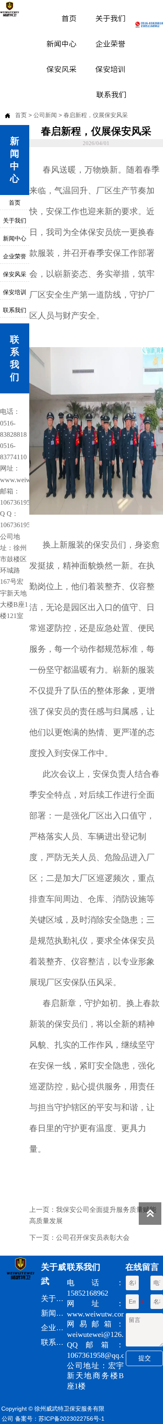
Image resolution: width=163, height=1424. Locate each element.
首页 (21, 115)
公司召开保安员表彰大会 (93, 1237)
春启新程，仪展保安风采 (96, 115)
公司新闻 (45, 115)
